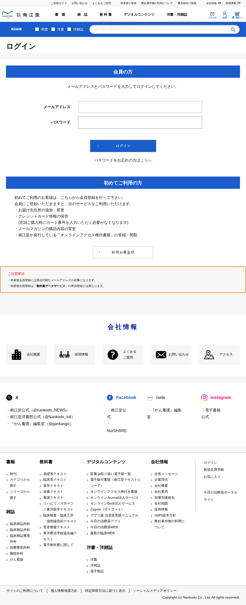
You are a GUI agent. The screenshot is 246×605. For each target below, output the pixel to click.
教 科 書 (106, 14)
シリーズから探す (20, 494)
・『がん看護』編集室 (164, 413)
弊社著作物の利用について (157, 3)
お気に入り (212, 477)
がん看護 (16, 559)
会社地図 (161, 503)
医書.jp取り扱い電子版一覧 (110, 474)
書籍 (10, 461)
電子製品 (97, 571)
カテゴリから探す (20, 482)
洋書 (60, 29)
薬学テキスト (53, 485)
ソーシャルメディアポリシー (155, 591)
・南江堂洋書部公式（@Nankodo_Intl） (40, 417)
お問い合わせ (79, 3)
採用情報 (231, 3)
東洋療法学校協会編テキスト (60, 536)
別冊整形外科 (20, 547)
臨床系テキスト (55, 479)
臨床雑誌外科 (20, 530)
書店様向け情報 (187, 3)
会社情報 (211, 3)
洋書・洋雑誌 (177, 14)
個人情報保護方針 (64, 591)
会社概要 (33, 354)
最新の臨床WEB (102, 533)
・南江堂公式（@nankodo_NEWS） (38, 410)
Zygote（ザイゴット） (107, 509)
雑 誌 (82, 14)
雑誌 (10, 511)
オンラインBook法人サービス (112, 503)
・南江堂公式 (116, 413)
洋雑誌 (78, 29)
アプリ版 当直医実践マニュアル (114, 515)
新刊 (13, 474)
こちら (146, 160)
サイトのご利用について (24, 591)
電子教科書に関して (58, 545)
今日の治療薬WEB (104, 527)
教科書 (46, 461)
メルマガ (212, 17)
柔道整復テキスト (56, 527)
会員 (225, 17)
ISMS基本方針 (165, 515)
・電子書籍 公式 (211, 413)
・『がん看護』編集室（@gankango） (39, 424)
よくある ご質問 (129, 354)
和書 (44, 29)
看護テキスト (53, 497)
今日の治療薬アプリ (105, 521)
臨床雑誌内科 (20, 524)
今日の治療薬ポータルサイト (220, 496)
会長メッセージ (166, 474)
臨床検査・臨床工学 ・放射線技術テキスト (60, 518)
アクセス (226, 354)
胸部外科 (16, 553)
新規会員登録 (214, 469)
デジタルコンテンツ (139, 14)
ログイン (210, 462)
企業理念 (161, 479)
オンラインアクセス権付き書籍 (113, 491)
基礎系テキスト (55, 474)
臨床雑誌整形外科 (20, 539)
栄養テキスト (53, 491)
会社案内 (161, 491)
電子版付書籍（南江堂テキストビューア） (115, 482)
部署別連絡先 (164, 497)
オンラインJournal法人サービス (114, 497)
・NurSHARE (117, 427)
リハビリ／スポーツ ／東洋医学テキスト (58, 506)
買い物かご (237, 17)
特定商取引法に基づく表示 (105, 591)
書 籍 (60, 14)
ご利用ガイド (59, 3)
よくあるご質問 (101, 3)
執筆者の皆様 (128, 3)
